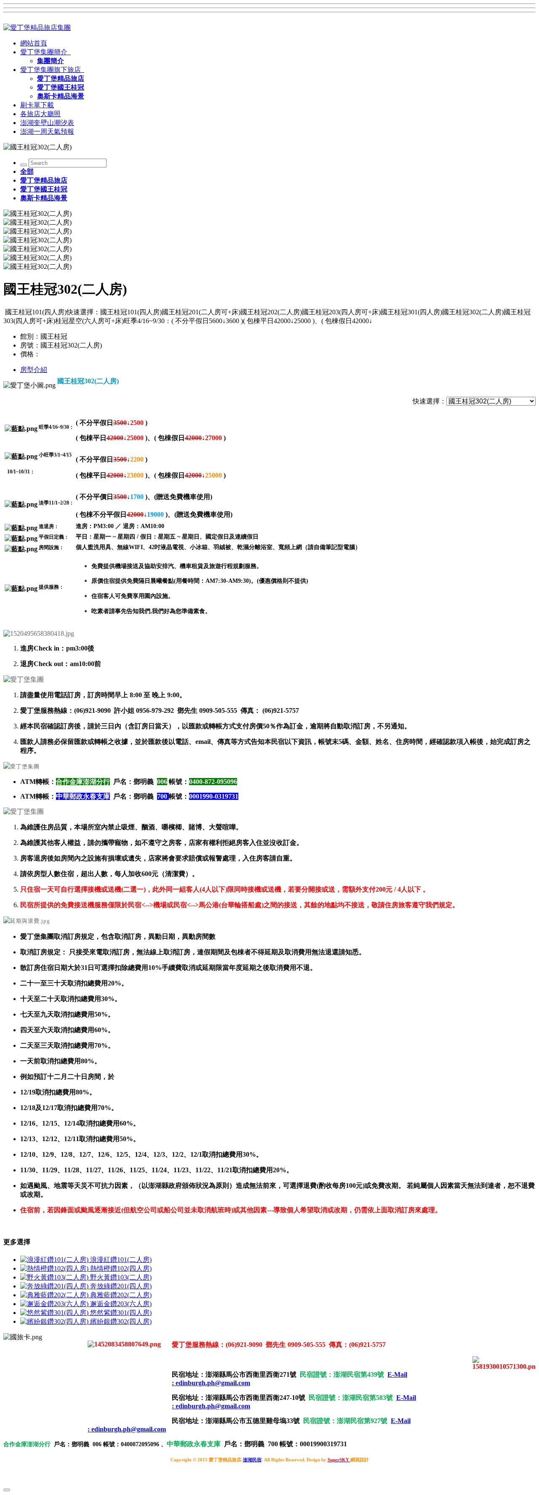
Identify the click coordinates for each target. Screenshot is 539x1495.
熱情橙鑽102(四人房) (121, 1268)
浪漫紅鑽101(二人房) (121, 1259)
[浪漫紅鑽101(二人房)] (55, 1259)
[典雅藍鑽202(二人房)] (55, 1294)
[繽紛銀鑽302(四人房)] (55, 1321)
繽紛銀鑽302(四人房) (121, 1321)
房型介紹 (33, 369)
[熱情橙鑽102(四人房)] (55, 1268)
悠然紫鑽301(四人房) (121, 1312)
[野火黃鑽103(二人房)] (55, 1277)
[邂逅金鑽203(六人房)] (55, 1303)
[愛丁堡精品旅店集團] (37, 27)
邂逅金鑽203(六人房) (121, 1303)
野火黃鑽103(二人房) (121, 1277)
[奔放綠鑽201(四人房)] (55, 1286)
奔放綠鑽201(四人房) (121, 1286)
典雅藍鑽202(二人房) (121, 1294)
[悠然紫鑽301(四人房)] (55, 1312)
